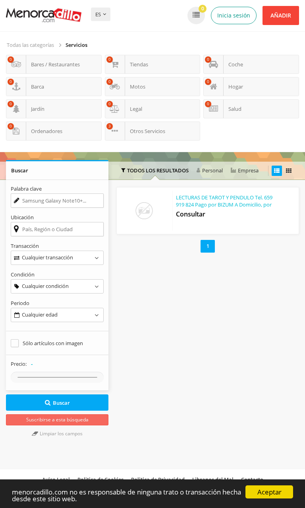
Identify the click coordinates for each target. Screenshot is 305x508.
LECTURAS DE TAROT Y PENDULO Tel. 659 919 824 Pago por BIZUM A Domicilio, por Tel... (224, 204)
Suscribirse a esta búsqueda (57, 419)
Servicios (76, 44)
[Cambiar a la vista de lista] (277, 171)
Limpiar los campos (61, 433)
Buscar (61, 402)
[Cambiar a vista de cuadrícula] (289, 171)
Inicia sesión (233, 15)
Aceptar (269, 491)
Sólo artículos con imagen (53, 343)
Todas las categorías (30, 44)
